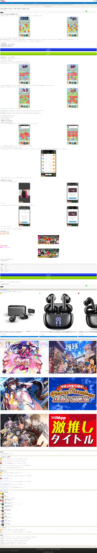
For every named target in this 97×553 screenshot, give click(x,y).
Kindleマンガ (10, 291)
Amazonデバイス (15, 291)
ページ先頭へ (94, 546)
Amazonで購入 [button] (19, 336)
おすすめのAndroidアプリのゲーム (37, 4)
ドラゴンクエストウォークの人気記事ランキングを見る (6, 477)
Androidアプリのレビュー (45, 4)
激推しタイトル (50, 6)
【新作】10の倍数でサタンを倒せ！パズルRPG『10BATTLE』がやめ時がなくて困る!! (67, 4)
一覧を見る (95, 289)
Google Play (48, 54)
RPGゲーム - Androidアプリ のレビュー (52, 4)
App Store (48, 49)
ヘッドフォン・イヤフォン (4, 291)
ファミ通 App (2, 1)
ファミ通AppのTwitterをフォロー (4, 260)
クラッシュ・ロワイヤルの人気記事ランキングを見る (6, 480)
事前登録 (46, 6)
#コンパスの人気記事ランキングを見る (4, 474)
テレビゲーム (20, 291)
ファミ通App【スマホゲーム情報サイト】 (28, 4)
